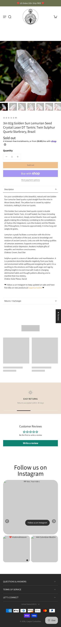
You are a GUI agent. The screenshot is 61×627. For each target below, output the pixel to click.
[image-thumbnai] (4, 107)
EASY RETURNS (30, 398)
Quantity (8, 150)
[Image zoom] (30, 71)
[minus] (6, 156)
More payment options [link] (30, 180)
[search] (9, 17)
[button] (30, 165)
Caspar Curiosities (33, 621)
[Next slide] (54, 521)
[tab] (27, 560)
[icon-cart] (54, 17)
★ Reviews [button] (58, 316)
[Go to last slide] (7, 521)
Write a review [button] (30, 443)
